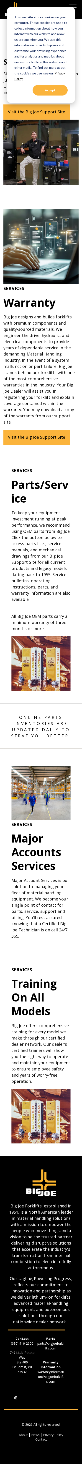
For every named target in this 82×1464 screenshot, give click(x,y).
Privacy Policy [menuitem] (53, 1435)
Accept (50, 90)
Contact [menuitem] (41, 1439)
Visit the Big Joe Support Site (36, 112)
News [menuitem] (35, 1435)
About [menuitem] (23, 1435)
